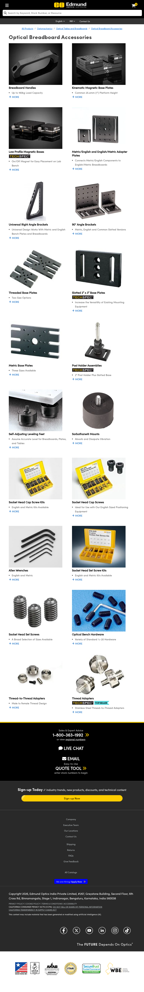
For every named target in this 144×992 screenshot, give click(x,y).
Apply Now (69, 881)
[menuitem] (8, 4)
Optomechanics (44, 28)
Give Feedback (71, 861)
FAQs (71, 855)
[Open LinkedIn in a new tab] (102, 931)
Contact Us (85, 21)
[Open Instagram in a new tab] (115, 931)
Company (71, 819)
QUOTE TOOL (68, 768)
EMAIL (73, 758)
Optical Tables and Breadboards (71, 28)
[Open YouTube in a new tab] (89, 931)
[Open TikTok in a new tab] (127, 931)
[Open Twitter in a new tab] (76, 931)
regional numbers (75, 739)
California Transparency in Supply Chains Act (33, 910)
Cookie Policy (33, 903)
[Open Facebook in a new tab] (64, 931)
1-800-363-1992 (68, 734)
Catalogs (71, 872)
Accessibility (70, 903)
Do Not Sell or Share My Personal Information (77, 907)
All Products (27, 28)
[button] (68, 734)
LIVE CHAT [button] (74, 748)
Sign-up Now (72, 798)
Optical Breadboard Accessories (106, 28)
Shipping (71, 844)
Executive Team (71, 824)
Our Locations (71, 830)
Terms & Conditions (52, 903)
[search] (72, 13)
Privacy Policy (16, 903)
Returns (71, 849)
